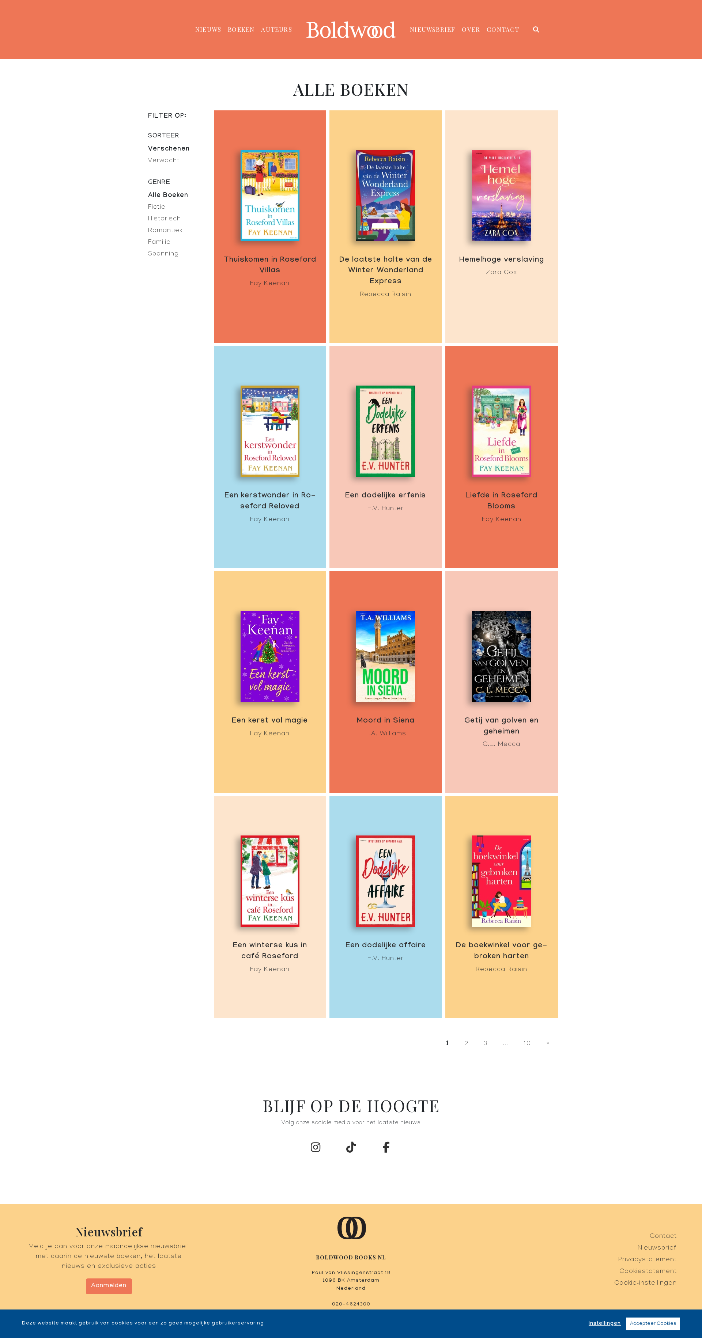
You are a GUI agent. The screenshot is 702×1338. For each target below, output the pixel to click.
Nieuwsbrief (432, 29)
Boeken (241, 29)
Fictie (157, 207)
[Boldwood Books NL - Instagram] (316, 1149)
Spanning (163, 254)
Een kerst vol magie (270, 721)
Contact (503, 29)
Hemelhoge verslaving (501, 260)
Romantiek (165, 231)
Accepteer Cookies (653, 1324)
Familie (159, 242)
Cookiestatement (648, 1272)
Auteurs (276, 29)
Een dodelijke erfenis (385, 496)
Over (471, 29)
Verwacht (164, 161)
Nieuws (208, 29)
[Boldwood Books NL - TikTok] (351, 1149)
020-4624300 (351, 1304)
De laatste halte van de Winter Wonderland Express (385, 271)
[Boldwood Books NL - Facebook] (386, 1149)
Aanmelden (109, 1286)
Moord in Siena (386, 721)
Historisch (164, 219)
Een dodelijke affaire (386, 946)
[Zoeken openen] (536, 29)
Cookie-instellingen (645, 1283)
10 (527, 1044)
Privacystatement (647, 1260)
